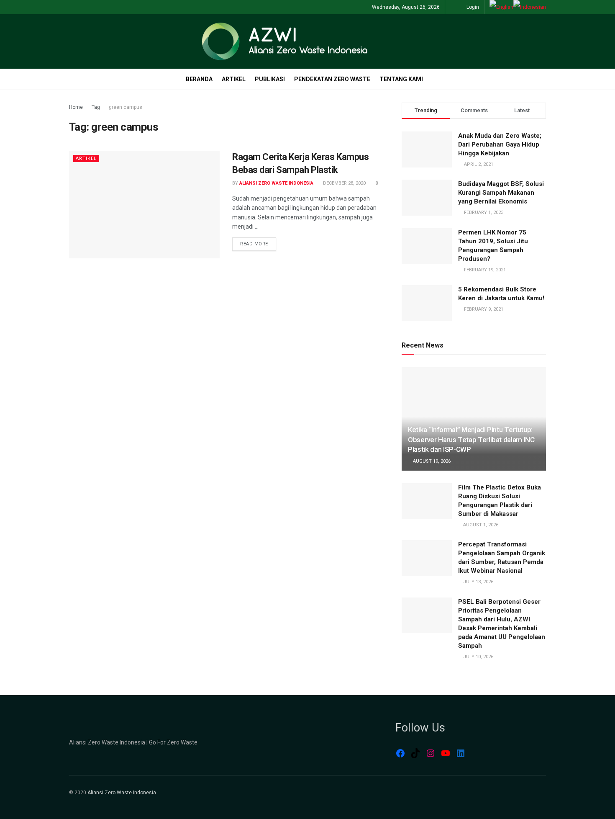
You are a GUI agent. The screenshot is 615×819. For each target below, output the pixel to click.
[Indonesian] (529, 7)
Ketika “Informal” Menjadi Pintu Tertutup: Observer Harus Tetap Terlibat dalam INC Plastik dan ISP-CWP (471, 439)
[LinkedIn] (461, 753)
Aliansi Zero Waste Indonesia (276, 183)
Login (472, 7)
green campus (125, 107)
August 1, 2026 (480, 525)
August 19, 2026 (431, 461)
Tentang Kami (401, 79)
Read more (254, 244)
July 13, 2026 (477, 582)
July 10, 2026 (477, 656)
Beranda (199, 79)
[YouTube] (446, 753)
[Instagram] (430, 753)
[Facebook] (400, 753)
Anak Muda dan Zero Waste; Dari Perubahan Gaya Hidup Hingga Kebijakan (499, 144)
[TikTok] (415, 753)
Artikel (234, 79)
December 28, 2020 (344, 183)
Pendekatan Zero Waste (332, 79)
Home (76, 107)
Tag (96, 107)
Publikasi (270, 79)
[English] (501, 7)
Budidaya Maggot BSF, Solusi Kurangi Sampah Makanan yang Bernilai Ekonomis (501, 192)
